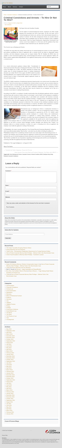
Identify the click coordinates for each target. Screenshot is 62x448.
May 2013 (8, 366)
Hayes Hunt (19, 23)
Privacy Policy (5, 435)
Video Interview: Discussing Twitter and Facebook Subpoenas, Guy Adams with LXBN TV (35, 152)
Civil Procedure (10, 285)
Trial (7, 317)
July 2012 (8, 383)
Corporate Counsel (26, 154)
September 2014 (10, 341)
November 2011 (10, 397)
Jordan (8, 267)
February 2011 (10, 412)
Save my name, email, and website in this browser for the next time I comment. (28, 203)
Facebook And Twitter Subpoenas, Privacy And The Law (19, 150)
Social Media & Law (11, 311)
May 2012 (8, 386)
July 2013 (8, 363)
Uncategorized (10, 319)
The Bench (9, 312)
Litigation (8, 302)
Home (4, 6)
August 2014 (9, 342)
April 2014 (9, 349)
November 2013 (10, 357)
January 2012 (9, 393)
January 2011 (9, 413)
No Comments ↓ (8, 24)
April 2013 (9, 368)
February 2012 (10, 391)
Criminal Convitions (35, 154)
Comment (8, 170)
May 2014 (8, 347)
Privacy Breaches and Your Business (15, 249)
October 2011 (9, 398)
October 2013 (9, 359)
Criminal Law (9, 289)
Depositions (9, 292)
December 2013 (10, 356)
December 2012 (10, 374)
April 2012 (9, 388)
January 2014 (9, 354)
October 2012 (9, 378)
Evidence (8, 297)
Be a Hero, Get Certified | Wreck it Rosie (16, 271)
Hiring (51, 154)
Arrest (11, 154)
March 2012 (9, 390)
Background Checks (17, 154)
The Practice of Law (11, 316)
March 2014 (9, 351)
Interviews (9, 299)
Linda (7, 274)
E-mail (7, 191)
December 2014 (10, 335)
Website (7, 197)
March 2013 (9, 369)
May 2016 (8, 329)
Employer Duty (46, 154)
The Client (9, 314)
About (9, 6)
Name (6, 185)
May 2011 (8, 407)
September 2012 (10, 380)
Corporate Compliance (12, 14)
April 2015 (9, 332)
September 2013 (10, 361)
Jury (7, 300)
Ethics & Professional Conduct (14, 295)
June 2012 (9, 385)
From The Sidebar (8, 430)
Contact (21, 6)
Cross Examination (11, 290)
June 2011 (9, 405)
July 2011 (8, 403)
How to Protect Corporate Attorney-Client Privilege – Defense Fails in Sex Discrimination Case (30, 253)
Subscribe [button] (7, 238)
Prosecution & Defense (12, 309)
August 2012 (9, 381)
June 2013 (9, 364)
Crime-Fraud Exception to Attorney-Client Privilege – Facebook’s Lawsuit (24, 254)
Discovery (8, 294)
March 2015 (9, 334)
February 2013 (10, 371)
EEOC (41, 154)
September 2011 (10, 400)
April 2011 (8, 408)
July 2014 (8, 344)
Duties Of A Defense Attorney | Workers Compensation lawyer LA (22, 264)
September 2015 (10, 330)
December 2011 (10, 395)
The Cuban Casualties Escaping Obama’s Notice (18, 247)
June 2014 (9, 346)
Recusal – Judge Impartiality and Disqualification (28, 269)
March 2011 (9, 410)
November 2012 (10, 376)
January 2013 (9, 373)
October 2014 (9, 339)
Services (15, 6)
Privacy (8, 306)
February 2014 (10, 352)
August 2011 (9, 402)
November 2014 (10, 337)
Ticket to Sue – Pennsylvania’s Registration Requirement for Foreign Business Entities (28, 251)
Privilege (8, 307)
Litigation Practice (10, 304)
